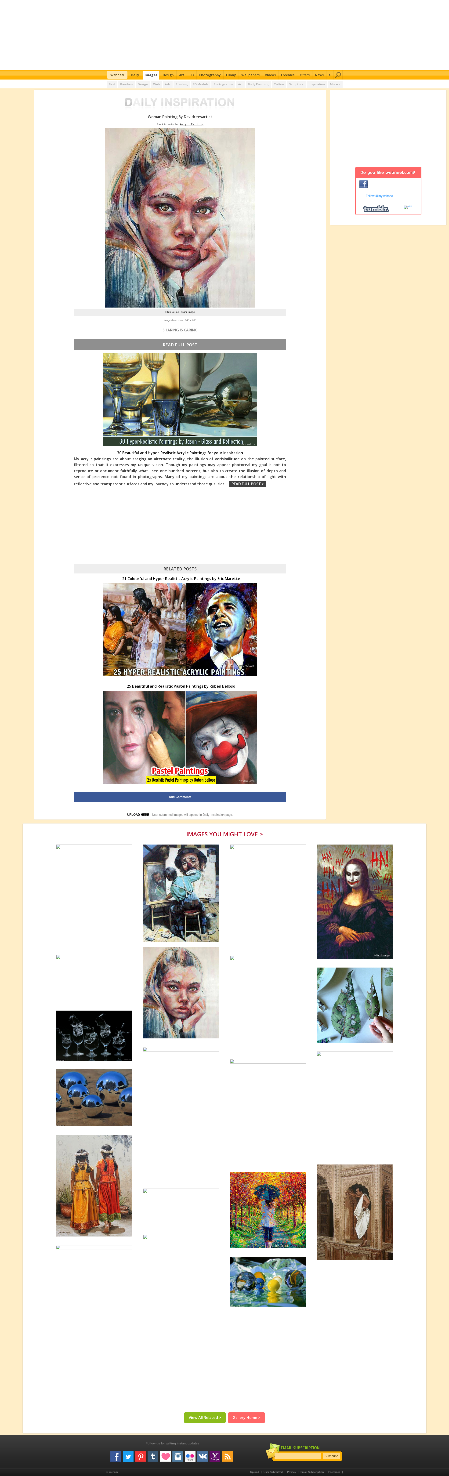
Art (181, 75)
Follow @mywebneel (380, 196)
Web (156, 84)
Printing (182, 84)
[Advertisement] (224, 35)
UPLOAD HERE (138, 814)
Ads (167, 84)
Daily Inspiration (213, 814)
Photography (210, 75)
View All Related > (205, 1417)
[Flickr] (190, 1455)
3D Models (200, 84)
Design (168, 75)
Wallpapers (250, 75)
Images (151, 75)
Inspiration (317, 84)
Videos (270, 75)
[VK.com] (202, 1455)
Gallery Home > (246, 1417)
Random (126, 84)
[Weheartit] (165, 1455)
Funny (231, 75)
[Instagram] (177, 1455)
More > (335, 84)
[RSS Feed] (227, 1455)
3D (192, 75)
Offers (305, 75)
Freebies (287, 75)
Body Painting (258, 84)
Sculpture (296, 84)
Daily (135, 75)
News (319, 75)
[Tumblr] (153, 1455)
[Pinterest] (140, 1455)
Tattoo (279, 84)
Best (112, 84)
